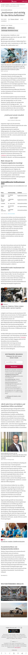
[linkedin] (14, 653)
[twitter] (5, 653)
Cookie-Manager (12, 634)
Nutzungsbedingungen (10, 379)
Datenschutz (22, 634)
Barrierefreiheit (5, 635)
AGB (18, 634)
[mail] (18, 653)
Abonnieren (14, 366)
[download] (22, 653)
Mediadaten (4, 637)
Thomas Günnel (14, 19)
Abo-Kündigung (13, 635)
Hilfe (8, 638)
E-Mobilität (23, 337)
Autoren (20, 638)
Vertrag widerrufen (21, 635)
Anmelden (24, 1)
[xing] (10, 653)
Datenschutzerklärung (10, 382)
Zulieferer (3, 155)
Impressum (5, 634)
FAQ (17, 638)
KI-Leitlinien (12, 638)
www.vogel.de (18, 647)
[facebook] (1, 653)
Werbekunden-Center (12, 637)
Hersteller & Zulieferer (5, 4)
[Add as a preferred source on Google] (14, 631)
